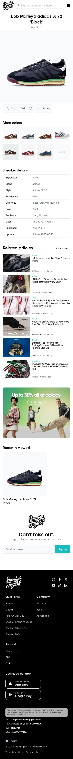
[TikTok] (59, 585)
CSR (7, 663)
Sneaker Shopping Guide (18, 621)
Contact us (11, 651)
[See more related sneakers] (62, 152)
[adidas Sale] (36, 412)
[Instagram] (53, 579)
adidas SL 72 (39, 190)
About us (41, 603)
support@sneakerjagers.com (26, 720)
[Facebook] (59, 579)
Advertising (42, 615)
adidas (36, 183)
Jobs (39, 609)
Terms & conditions (14, 752)
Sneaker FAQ (12, 634)
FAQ (7, 657)
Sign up (62, 549)
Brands (9, 603)
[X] (66, 579)
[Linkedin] (66, 585)
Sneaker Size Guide (16, 627)
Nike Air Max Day (14, 615)
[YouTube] (53, 585)
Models (9, 609)
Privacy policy (33, 752)
